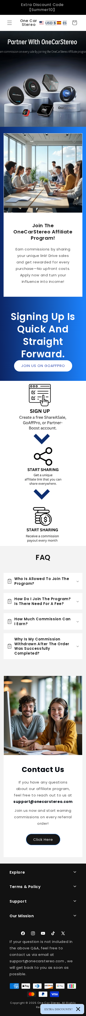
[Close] (78, 1009)
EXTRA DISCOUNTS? (58, 1009)
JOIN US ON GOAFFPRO (43, 365)
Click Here (43, 839)
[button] (9, 22)
